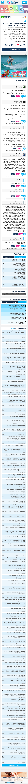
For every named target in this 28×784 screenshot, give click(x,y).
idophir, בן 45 (19, 154)
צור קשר (21, 777)
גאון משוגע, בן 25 (18, 238)
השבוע (14, 302)
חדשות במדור (20, 257)
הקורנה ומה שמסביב (9, 779)
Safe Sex (15, 779)
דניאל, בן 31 (19, 86)
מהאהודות (18, 82)
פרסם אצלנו (18, 777)
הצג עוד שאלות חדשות (14, 765)
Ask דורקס (20, 779)
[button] (25, 54)
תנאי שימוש (13, 777)
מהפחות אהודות (12, 82)
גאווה (22, 17)
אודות (25, 777)
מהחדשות (6, 82)
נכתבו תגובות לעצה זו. (15, 198)
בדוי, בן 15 (19, 179)
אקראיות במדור (8, 257)
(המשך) (20, 231)
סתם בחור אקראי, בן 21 (16, 101)
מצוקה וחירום (4, 777)
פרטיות (9, 777)
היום (22, 302)
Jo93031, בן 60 (18, 189)
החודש (5, 302)
